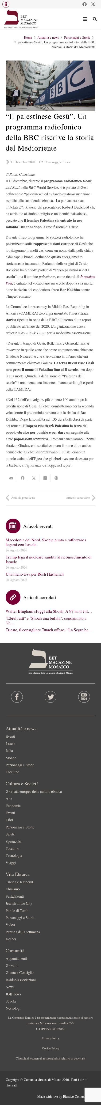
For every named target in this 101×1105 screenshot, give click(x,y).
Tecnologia (14, 855)
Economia (13, 805)
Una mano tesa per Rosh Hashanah (35, 574)
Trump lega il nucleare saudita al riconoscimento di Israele (49, 559)
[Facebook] (84, 4)
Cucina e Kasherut (19, 881)
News (10, 986)
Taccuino (12, 771)
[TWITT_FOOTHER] (50, 697)
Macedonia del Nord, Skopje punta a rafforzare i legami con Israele (46, 542)
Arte (9, 798)
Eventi (10, 736)
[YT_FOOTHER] (84, 697)
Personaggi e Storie (58, 162)
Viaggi (11, 862)
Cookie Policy (50, 1048)
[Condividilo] (22, 478)
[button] (6, 4)
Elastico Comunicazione (79, 1096)
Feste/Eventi (15, 896)
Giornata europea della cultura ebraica (34, 791)
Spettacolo (13, 841)
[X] (93, 4)
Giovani (11, 965)
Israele (10, 743)
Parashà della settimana (23, 931)
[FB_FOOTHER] (17, 697)
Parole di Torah (17, 910)
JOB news (13, 993)
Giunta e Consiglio (20, 972)
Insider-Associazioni (21, 979)
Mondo (11, 757)
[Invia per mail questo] (11, 478)
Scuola (11, 1001)
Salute (10, 834)
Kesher (11, 938)
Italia (9, 750)
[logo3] (21, 19)
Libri (9, 819)
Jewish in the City (19, 903)
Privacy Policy (50, 1038)
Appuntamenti (16, 958)
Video (10, 924)
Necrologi (13, 1008)
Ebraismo (13, 888)
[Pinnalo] (56, 478)
